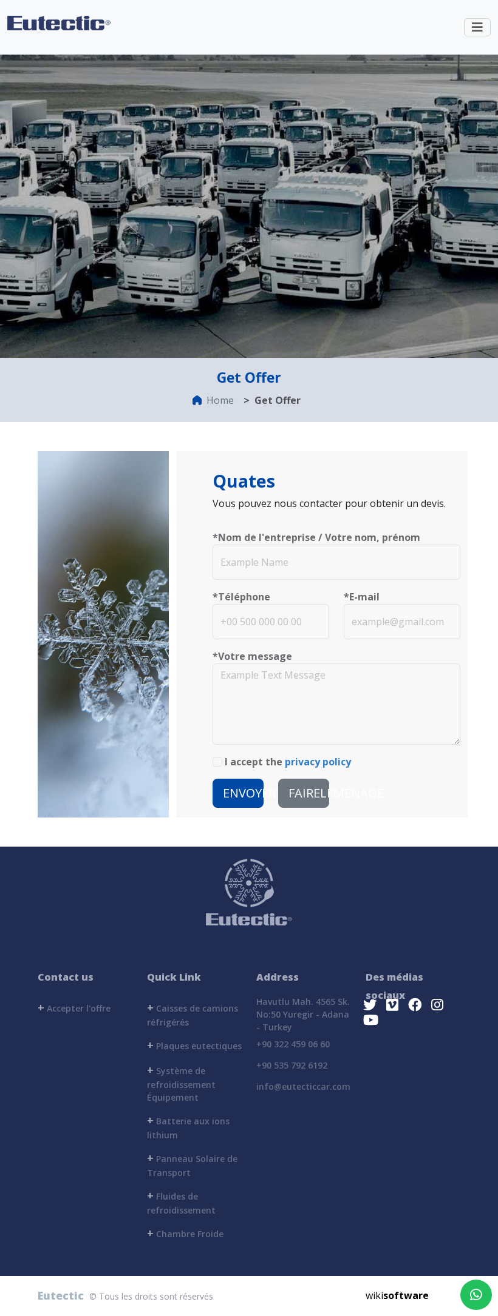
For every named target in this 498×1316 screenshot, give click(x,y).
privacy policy (318, 761)
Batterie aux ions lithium (188, 1127)
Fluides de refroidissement (181, 1202)
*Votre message (252, 656)
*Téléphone (241, 596)
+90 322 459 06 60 (293, 1044)
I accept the (288, 761)
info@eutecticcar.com (303, 1086)
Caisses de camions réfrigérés (192, 1014)
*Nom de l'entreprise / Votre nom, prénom (316, 537)
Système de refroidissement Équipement (181, 1083)
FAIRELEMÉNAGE (308, 793)
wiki (397, 1295)
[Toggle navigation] (477, 27)
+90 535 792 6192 (291, 1065)
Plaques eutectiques (194, 1045)
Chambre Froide (185, 1233)
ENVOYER (243, 793)
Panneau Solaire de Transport (192, 1164)
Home (220, 400)
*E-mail (362, 596)
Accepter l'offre (74, 1007)
